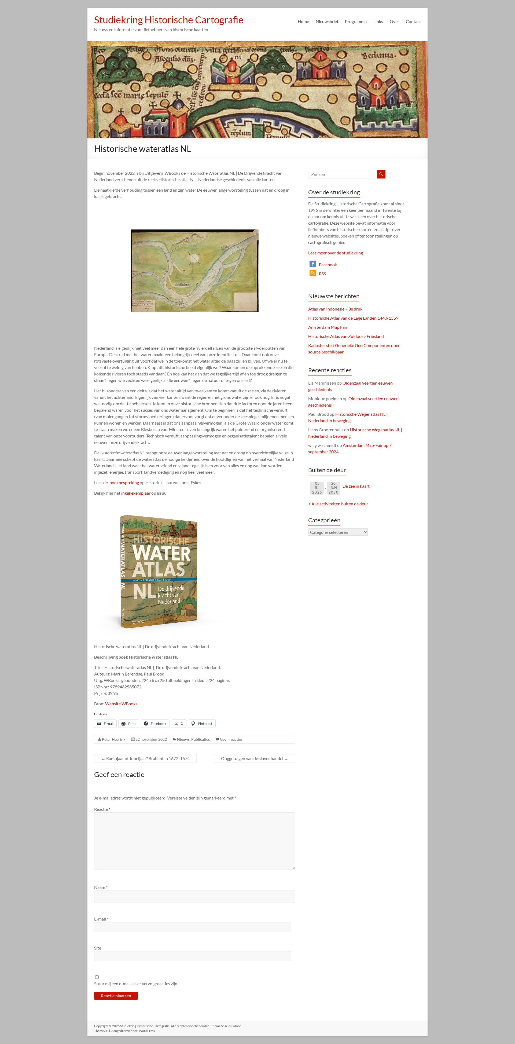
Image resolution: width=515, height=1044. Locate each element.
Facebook (328, 264)
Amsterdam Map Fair (327, 327)
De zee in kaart (356, 485)
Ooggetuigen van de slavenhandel (254, 758)
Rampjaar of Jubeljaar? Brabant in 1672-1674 (145, 758)
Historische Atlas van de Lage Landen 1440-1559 (353, 317)
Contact (413, 21)
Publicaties (200, 739)
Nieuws (183, 739)
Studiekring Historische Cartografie (169, 19)
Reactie (102, 809)
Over (394, 21)
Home (303, 21)
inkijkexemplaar (135, 492)
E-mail (101, 918)
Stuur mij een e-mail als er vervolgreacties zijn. (136, 983)
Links (378, 21)
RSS (322, 273)
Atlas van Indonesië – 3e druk (335, 308)
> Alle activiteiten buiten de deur (338, 503)
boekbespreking (124, 482)
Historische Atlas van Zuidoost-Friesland (346, 336)
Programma (356, 21)
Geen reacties (231, 739)
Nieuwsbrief (327, 21)
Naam (101, 887)
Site (97, 947)
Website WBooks (121, 703)
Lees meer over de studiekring (335, 252)
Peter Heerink (113, 739)
